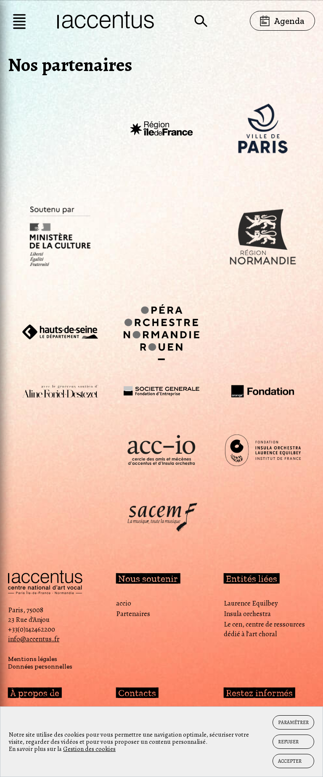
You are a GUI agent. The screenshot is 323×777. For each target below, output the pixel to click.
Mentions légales (32, 659)
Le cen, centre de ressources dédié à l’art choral (264, 629)
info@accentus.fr (33, 639)
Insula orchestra (247, 614)
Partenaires (133, 614)
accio (123, 603)
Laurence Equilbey (251, 603)
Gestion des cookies (89, 749)
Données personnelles (40, 666)
